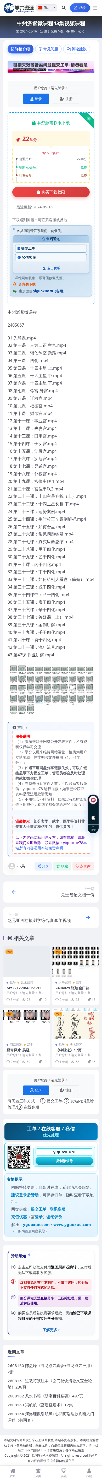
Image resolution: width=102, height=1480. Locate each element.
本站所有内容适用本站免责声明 (51, 845)
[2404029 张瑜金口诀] (75, 961)
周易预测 (16, 1044)
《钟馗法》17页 (68, 1049)
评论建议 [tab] (79, 48)
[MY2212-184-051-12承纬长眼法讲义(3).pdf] (26, 961)
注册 (69, 98)
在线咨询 (93, 814)
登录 (82, 8)
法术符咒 (76, 1044)
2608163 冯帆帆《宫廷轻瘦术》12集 (40, 1404)
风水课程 (27, 982)
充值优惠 (19, 1216)
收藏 (64, 866)
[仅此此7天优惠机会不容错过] (51, 68)
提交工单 (28, 248)
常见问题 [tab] (50, 48)
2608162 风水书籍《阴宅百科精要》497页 (45, 1395)
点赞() (85, 866)
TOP (93, 830)
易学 (47, 31)
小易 (21, 866)
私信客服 (29, 258)
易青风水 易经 (18, 1049)
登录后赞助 (29, 1194)
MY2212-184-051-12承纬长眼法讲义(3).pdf (26, 990)
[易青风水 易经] (26, 1023)
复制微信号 (64, 1160)
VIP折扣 (53, 153)
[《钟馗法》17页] (75, 1023)
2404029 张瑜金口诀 (72, 987)
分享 (45, 866)
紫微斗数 (57, 31)
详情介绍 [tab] (22, 48)
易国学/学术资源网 (45, 1455)
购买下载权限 (53, 192)
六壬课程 (65, 982)
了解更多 (50, 1329)
